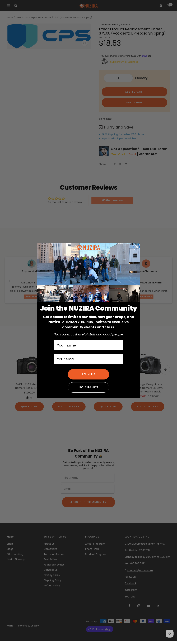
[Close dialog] (137, 247)
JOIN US (88, 374)
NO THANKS (88, 387)
